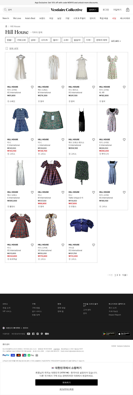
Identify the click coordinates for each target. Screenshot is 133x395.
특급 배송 (104, 18)
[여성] (55, 18)
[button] (127, 10)
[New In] (11, 18)
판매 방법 (61, 308)
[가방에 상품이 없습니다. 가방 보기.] (127, 10)
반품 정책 (36, 315)
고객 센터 (87, 310)
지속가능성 (113, 311)
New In (6, 18)
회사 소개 (113, 308)
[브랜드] (47, 18)
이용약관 (6, 334)
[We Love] (23, 18)
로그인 (106, 9)
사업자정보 (57, 349)
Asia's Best (30, 18)
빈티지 (93, 18)
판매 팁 (61, 311)
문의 (85, 313)
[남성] (63, 18)
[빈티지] (98, 18)
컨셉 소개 (6, 308)
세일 (114, 18)
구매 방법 (36, 308)
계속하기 (66, 382)
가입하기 (117, 9)
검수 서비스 (37, 311)
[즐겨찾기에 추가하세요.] (32, 87)
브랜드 (42, 18)
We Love (17, 18)
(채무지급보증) (60, 361)
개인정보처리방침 (18, 334)
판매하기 (92, 9)
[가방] (71, 18)
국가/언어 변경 (66, 389)
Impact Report (115, 315)
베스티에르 (125, 18)
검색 (10, 9)
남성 (59, 18)
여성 (51, 18)
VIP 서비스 (7, 311)
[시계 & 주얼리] (88, 18)
